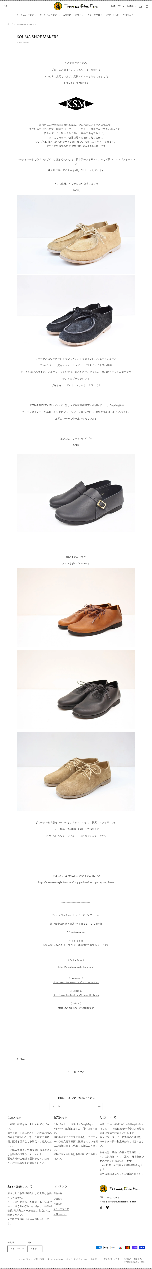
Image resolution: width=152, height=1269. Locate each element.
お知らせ (58, 1204)
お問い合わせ (60, 1214)
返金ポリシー (96, 1259)
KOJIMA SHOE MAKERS (26, 24)
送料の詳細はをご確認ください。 (122, 1174)
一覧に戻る (78, 1072)
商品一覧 (58, 1194)
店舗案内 (58, 1199)
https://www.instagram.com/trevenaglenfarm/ (76, 982)
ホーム (10, 24)
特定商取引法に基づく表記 (134, 1262)
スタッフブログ (61, 1209)
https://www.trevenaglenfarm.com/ (76, 967)
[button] (6, 6)
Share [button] (22, 1059)
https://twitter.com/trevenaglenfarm (76, 1008)
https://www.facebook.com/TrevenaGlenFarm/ (76, 995)
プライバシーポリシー (112, 1259)
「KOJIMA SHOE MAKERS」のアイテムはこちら (76, 876)
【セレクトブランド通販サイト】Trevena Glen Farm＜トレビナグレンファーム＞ (56, 1259)
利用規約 (127, 1259)
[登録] (99, 1106)
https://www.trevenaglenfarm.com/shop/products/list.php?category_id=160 (76, 882)
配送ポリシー (139, 1259)
